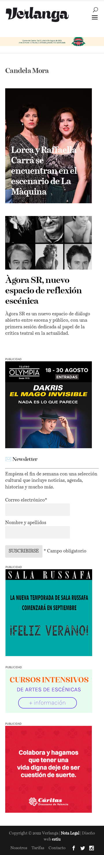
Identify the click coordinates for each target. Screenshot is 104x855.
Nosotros (18, 848)
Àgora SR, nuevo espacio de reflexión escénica (43, 291)
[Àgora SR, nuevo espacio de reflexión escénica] (48, 243)
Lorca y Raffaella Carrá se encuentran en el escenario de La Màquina (44, 171)
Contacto (57, 848)
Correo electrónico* (26, 500)
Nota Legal (70, 833)
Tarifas (37, 848)
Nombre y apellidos (25, 523)
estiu (56, 839)
